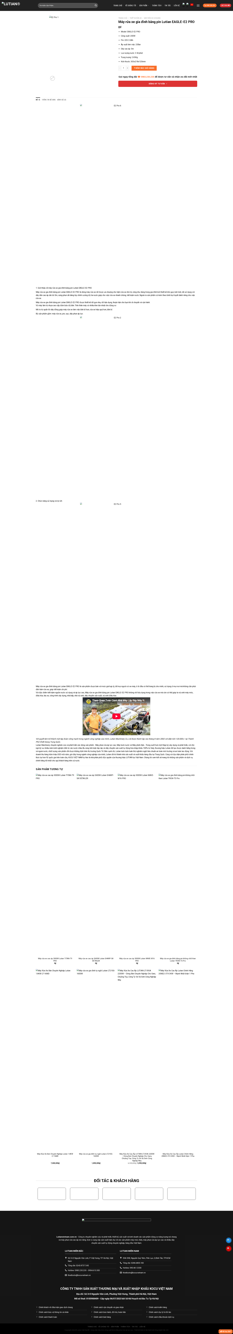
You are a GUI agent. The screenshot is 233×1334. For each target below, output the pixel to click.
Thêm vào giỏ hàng (144, 68)
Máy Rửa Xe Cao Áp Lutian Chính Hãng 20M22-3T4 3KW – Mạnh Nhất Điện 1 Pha (178, 1155)
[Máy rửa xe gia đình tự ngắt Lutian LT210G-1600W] (96, 1060)
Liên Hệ (176, 5)
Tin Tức (168, 5)
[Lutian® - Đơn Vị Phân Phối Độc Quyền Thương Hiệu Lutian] (18, 5)
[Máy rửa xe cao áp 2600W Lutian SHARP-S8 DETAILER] (96, 865)
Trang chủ (122, 18)
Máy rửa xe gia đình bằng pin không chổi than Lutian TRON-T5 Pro (178, 960)
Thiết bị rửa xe (136, 18)
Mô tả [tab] (38, 100)
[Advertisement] (116, 1283)
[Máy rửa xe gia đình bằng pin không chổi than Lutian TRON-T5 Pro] (178, 865)
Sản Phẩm (143, 5)
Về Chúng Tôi (130, 5)
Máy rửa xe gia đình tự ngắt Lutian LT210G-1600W (96, 1155)
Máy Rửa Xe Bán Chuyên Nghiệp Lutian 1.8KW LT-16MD (55, 1155)
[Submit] (96, 5)
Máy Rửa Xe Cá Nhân (152, 18)
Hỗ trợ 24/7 (226, 1331)
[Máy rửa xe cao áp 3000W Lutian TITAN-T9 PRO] (55, 865)
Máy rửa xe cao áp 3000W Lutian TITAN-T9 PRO (55, 960)
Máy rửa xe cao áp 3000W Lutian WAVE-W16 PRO (137, 960)
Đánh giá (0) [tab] (61, 100)
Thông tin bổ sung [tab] (48, 100)
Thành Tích (156, 5)
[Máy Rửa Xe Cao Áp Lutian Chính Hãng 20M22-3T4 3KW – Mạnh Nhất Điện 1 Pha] (178, 1060)
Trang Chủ (117, 5)
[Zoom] (52, 78)
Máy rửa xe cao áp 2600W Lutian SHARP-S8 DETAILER (96, 960)
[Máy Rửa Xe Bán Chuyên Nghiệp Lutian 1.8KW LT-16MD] (55, 1060)
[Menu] (198, 5)
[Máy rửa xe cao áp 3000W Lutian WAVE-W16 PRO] (137, 865)
